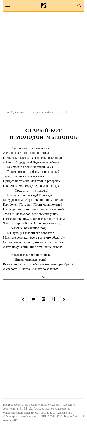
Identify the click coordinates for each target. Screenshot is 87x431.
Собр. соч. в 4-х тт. (43, 112)
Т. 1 (64, 112)
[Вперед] (63, 299)
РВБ (43, 5)
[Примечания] (33, 299)
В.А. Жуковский (14, 112)
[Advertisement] (43, 59)
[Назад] (23, 299)
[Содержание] (43, 299)
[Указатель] (53, 299)
